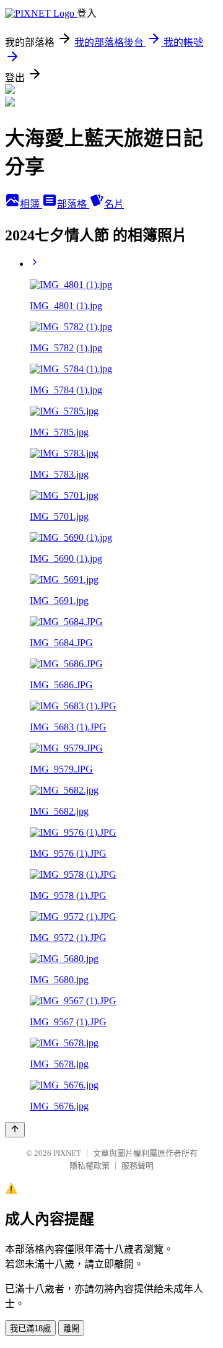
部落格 (73, 204)
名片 (114, 204)
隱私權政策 (89, 1165)
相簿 (31, 204)
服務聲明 (137, 1165)
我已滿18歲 (30, 1328)
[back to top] (15, 1129)
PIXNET (67, 1153)
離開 (71, 1328)
